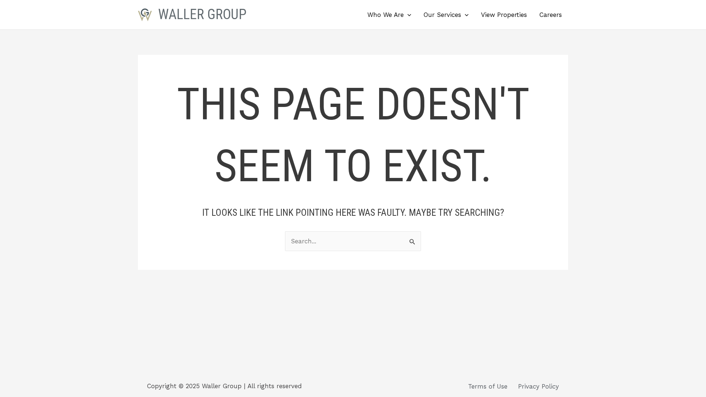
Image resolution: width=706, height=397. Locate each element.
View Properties (504, 14)
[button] (407, 14)
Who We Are (385, 14)
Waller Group (202, 14)
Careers (550, 14)
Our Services (442, 14)
